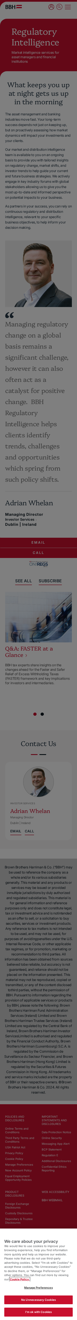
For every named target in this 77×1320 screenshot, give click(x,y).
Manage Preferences (38, 1287)
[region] (38, 1274)
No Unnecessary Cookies (38, 1299)
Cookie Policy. (20, 1279)
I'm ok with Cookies (38, 1312)
